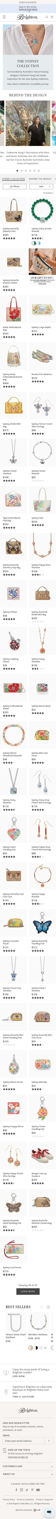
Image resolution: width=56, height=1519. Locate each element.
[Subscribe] (49, 1440)
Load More (28, 1291)
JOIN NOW (19, 1376)
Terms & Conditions (25, 1499)
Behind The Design (40, 178)
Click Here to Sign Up (18, 1457)
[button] (4, 17)
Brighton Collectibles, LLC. (23, 1504)
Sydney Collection (13, 178)
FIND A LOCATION (23, 1396)
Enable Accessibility (28, 2)
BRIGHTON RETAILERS (24, 1510)
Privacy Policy (9, 1499)
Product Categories (44, 1499)
